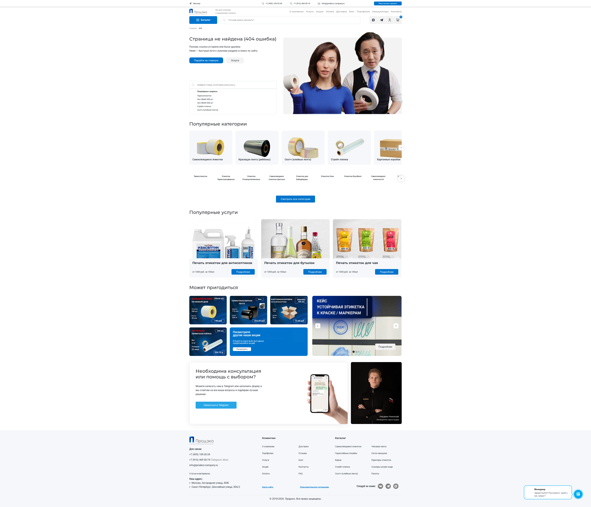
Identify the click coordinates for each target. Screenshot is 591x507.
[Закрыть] (359, 224)
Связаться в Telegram (252, 272)
